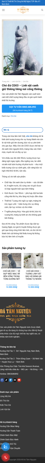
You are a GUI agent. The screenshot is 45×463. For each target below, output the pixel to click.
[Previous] (1, 273)
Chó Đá (25, 81)
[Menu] (3, 10)
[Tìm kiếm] (42, 10)
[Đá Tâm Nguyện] (23, 10)
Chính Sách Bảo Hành (9, 439)
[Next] (43, 273)
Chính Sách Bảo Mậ (8, 435)
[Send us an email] (15, 380)
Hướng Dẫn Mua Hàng (9, 426)
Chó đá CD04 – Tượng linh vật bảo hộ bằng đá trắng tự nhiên (33, 275)
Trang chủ (5, 81)
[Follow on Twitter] (10, 380)
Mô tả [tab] (6, 130)
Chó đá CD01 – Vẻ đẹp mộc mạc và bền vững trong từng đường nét (11, 275)
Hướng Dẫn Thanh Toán (10, 431)
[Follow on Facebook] (2, 380)
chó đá (29, 136)
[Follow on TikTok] (6, 380)
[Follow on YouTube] (19, 380)
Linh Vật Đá (16, 81)
